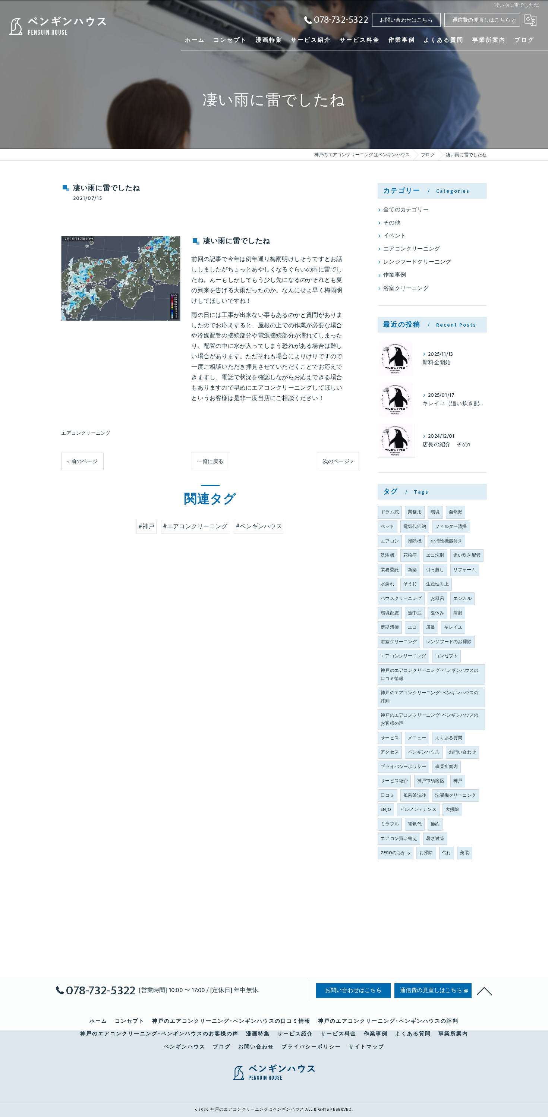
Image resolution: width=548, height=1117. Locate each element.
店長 (430, 627)
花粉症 (410, 555)
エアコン (390, 541)
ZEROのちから (395, 852)
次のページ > (338, 461)
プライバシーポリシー (403, 766)
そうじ (410, 584)
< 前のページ (82, 461)
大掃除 (452, 809)
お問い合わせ (462, 752)
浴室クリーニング (406, 288)
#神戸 (146, 526)
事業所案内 (446, 766)
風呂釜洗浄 (414, 795)
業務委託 (390, 569)
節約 (435, 824)
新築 (412, 569)
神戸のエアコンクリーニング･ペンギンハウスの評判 (429, 697)
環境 (435, 512)
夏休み (437, 613)
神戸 (457, 780)
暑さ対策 (435, 838)
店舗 (457, 613)
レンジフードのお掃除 (449, 641)
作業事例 (394, 275)
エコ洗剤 (435, 555)
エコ (412, 627)
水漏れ (387, 584)
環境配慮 (390, 613)
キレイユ (453, 627)
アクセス (390, 752)
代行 (446, 852)
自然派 (456, 512)
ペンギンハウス (424, 752)
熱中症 (415, 613)
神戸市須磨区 (430, 780)
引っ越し (435, 569)
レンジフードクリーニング (417, 262)
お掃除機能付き (446, 541)
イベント (394, 236)
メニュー (417, 738)
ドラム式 (390, 512)
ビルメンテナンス (418, 809)
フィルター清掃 (451, 526)
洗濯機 (387, 555)
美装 (464, 852)
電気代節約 (414, 526)
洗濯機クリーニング (455, 795)
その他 (391, 222)
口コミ (387, 795)
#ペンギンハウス (259, 526)
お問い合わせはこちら (406, 20)
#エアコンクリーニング (195, 526)
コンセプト (446, 656)
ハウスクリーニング (401, 598)
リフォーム (464, 569)
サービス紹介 (394, 780)
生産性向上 (437, 584)
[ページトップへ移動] (484, 990)
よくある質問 (448, 738)
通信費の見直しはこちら (481, 20)
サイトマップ (366, 1047)
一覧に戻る (210, 461)
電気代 (415, 824)
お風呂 (437, 598)
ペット (387, 526)
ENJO (386, 809)
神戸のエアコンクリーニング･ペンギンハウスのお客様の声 (429, 719)
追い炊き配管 (467, 555)
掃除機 (415, 541)
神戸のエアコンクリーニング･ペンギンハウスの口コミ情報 (429, 674)
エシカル (462, 598)
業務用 (415, 512)
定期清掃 (390, 627)
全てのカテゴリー (406, 209)
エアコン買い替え (399, 838)
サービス (390, 738)
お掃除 (426, 852)
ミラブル (390, 824)
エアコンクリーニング (85, 433)
